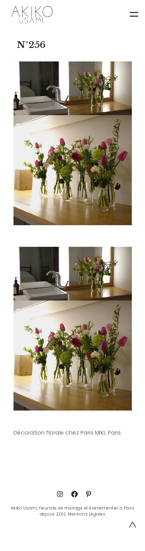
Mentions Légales (86, 514)
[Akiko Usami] (32, 14)
